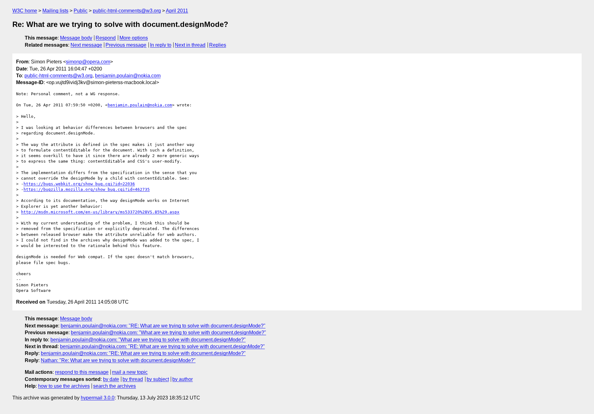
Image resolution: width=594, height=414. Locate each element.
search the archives (114, 386)
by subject (158, 379)
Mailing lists (55, 10)
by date (111, 379)
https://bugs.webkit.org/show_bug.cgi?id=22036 (79, 183)
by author (182, 379)
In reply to (160, 45)
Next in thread (190, 45)
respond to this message (82, 372)
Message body (76, 38)
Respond (106, 38)
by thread (133, 379)
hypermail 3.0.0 (97, 397)
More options (133, 38)
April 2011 (177, 10)
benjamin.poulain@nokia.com (128, 75)
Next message (86, 45)
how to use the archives (64, 386)
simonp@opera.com (88, 61)
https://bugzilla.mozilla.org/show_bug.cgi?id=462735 (87, 189)
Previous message (125, 45)
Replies (217, 45)
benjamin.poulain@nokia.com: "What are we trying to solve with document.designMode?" (168, 332)
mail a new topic (130, 372)
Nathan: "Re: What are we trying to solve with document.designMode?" (118, 360)
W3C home (24, 10)
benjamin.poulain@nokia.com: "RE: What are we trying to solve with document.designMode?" (163, 325)
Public (81, 10)
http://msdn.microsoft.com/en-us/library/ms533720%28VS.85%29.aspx (100, 212)
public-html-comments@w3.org (127, 10)
